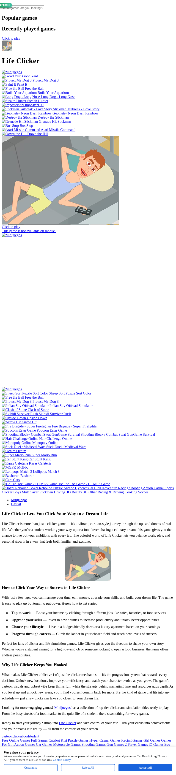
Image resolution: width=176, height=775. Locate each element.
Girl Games (151, 740)
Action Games (24, 744)
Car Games (44, 744)
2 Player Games (136, 744)
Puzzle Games (78, 740)
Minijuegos (19, 500)
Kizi (64, 740)
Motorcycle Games (67, 744)
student (34, 736)
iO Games (156, 744)
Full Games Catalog (45, 740)
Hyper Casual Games (104, 740)
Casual (16, 504)
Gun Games (115, 744)
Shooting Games (94, 744)
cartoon (7, 736)
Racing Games (132, 740)
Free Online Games (16, 740)
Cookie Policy (62, 759)
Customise (30, 767)
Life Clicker (67, 723)
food (25, 736)
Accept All (145, 767)
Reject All (88, 767)
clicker (17, 736)
